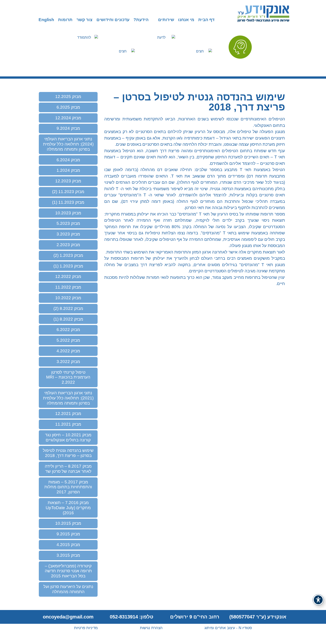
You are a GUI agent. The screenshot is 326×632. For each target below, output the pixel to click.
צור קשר (84, 20)
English (46, 20)
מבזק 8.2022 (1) (68, 319)
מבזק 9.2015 (68, 534)
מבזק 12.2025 (68, 96)
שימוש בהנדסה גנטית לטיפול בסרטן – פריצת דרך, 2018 (68, 453)
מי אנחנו (186, 20)
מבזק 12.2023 (68, 181)
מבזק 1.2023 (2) (68, 255)
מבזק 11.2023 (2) (68, 191)
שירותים (166, 20)
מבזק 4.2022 (68, 351)
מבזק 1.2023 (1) (68, 266)
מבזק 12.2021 (68, 413)
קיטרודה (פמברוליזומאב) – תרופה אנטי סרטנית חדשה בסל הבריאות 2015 (68, 571)
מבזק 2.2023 (68, 244)
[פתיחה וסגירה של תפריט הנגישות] (318, 599)
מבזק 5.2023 (68, 223)
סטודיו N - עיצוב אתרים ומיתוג (228, 628)
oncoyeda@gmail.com (68, 617)
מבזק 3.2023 (68, 234)
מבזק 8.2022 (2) (68, 308)
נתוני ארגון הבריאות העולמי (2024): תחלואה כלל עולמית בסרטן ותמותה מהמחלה (68, 144)
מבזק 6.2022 (68, 329)
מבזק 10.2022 (68, 297)
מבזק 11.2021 (68, 424)
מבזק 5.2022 (68, 340)
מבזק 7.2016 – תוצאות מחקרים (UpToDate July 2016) (68, 507)
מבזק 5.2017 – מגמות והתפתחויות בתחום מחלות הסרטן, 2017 (68, 487)
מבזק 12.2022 (68, 276)
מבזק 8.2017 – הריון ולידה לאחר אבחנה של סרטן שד (68, 469)
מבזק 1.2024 (68, 170)
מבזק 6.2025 (68, 107)
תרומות (65, 20)
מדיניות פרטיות (86, 628)
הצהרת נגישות (151, 628)
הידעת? (141, 20)
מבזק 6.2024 (68, 160)
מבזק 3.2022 (68, 361)
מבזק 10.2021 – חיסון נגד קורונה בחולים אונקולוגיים (68, 437)
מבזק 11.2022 (68, 287)
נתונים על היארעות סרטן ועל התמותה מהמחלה (68, 589)
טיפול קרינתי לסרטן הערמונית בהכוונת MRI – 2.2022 (68, 377)
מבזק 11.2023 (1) (68, 202)
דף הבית (206, 20)
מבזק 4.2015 (68, 544)
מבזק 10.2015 (68, 523)
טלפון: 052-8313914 (131, 617)
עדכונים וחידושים (113, 20)
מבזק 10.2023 (68, 213)
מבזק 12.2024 (68, 118)
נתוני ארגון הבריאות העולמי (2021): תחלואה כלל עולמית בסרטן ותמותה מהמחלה (68, 398)
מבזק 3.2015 (68, 555)
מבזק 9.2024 (68, 128)
